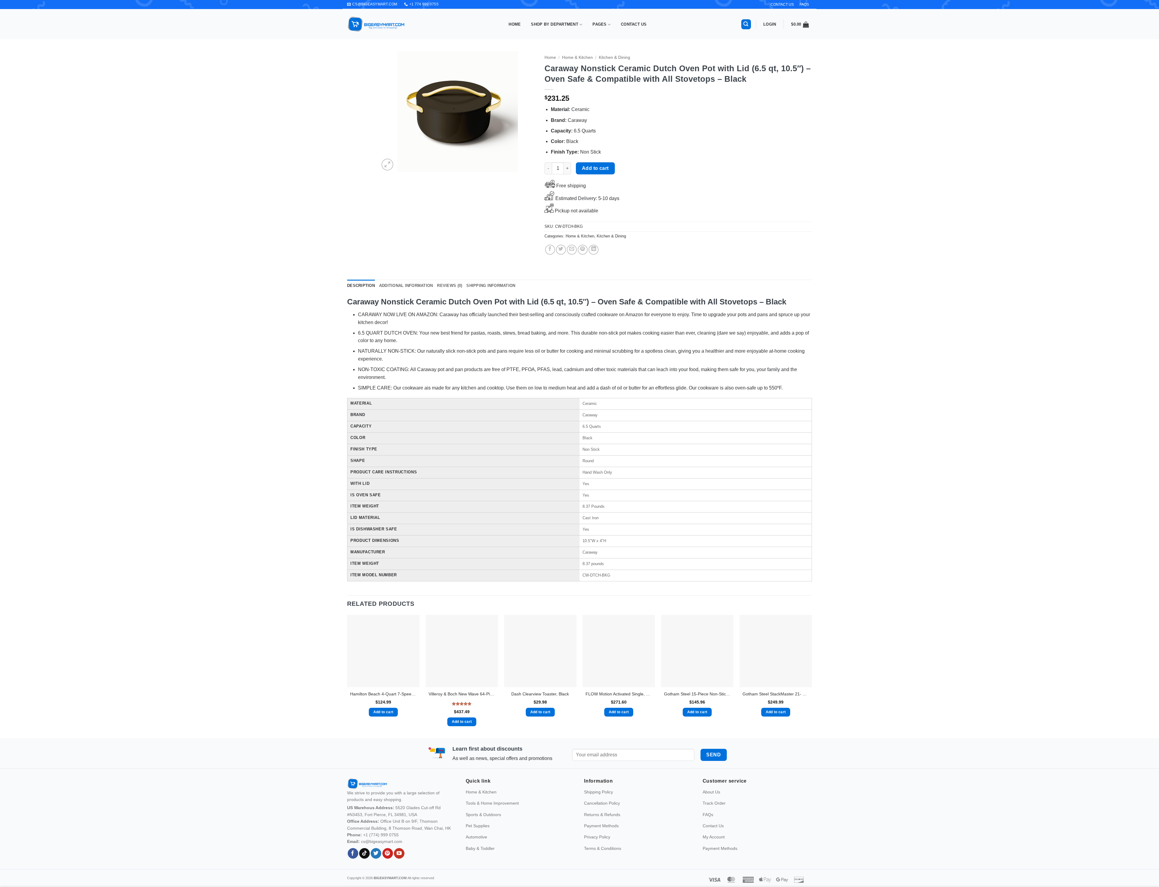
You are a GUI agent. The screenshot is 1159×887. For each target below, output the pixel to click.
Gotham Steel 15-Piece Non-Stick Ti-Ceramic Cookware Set (697, 693)
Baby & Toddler (480, 848)
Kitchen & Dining (614, 57)
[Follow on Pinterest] (387, 853)
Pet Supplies (478, 825)
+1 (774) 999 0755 (381, 834)
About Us (711, 792)
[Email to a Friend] (572, 250)
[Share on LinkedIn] (594, 250)
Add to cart (595, 168)
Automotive (476, 837)
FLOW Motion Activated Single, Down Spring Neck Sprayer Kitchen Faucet (619, 693)
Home (515, 24)
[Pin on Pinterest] (583, 250)
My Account (714, 837)
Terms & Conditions (602, 848)
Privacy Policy (597, 837)
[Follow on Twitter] (376, 853)
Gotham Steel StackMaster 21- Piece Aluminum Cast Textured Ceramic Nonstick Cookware (775, 693)
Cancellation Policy (602, 803)
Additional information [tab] (406, 285)
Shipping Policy (598, 792)
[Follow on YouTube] (399, 853)
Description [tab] (361, 285)
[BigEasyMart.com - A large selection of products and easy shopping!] (376, 24)
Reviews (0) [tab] (449, 285)
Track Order (714, 803)
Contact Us (634, 24)
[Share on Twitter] (561, 250)
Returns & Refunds (602, 814)
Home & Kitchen (577, 57)
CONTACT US (782, 4)
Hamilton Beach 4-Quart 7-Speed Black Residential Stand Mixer (383, 693)
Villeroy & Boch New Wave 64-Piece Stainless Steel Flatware (462, 693)
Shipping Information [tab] (490, 285)
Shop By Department (554, 24)
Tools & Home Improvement (492, 803)
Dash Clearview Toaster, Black (540, 693)
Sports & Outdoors (483, 814)
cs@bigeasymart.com (381, 841)
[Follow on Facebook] (353, 853)
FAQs (804, 4)
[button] (746, 24)
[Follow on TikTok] (364, 853)
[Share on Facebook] (550, 250)
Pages (599, 24)
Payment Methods (601, 825)
